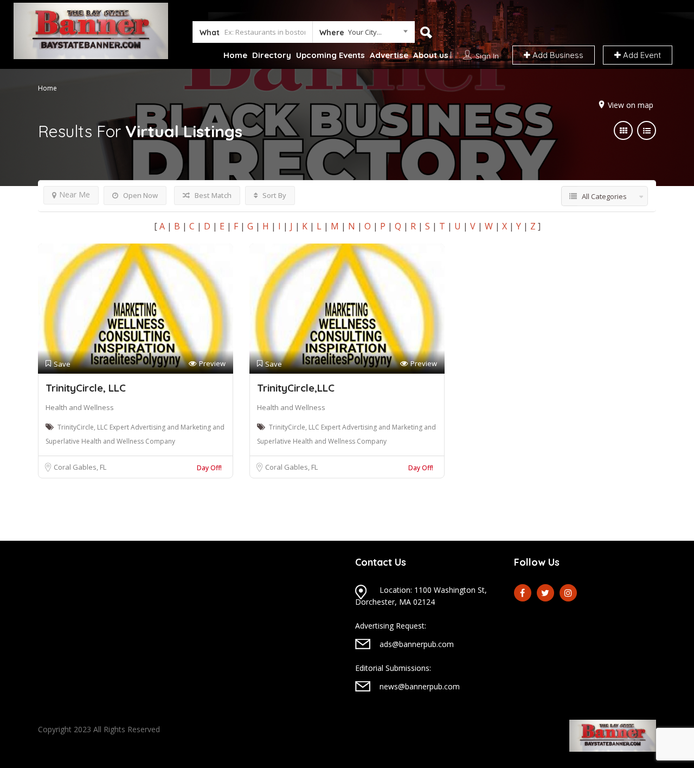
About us (430, 55)
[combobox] (363, 34)
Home (235, 55)
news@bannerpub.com (420, 686)
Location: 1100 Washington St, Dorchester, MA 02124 (421, 596)
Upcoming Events (330, 55)
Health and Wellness (80, 407)
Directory (271, 55)
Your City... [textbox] (365, 32)
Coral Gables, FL (80, 467)
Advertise (389, 55)
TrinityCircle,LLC (296, 387)
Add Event (641, 55)
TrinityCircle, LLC (86, 387)
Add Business (556, 55)
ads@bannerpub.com (417, 644)
